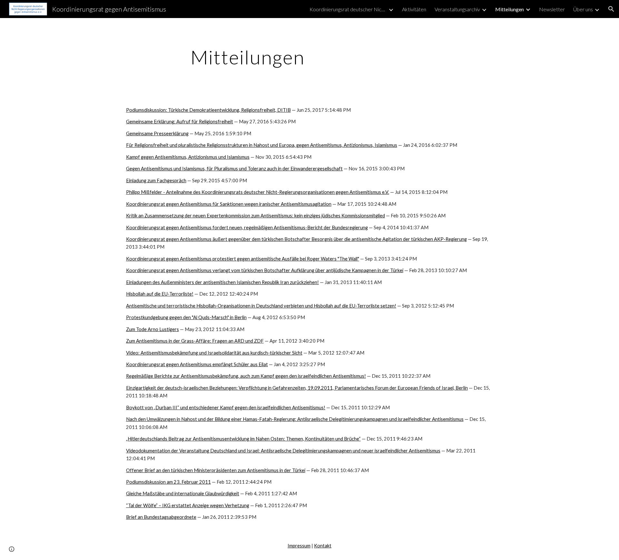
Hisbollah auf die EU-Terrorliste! (159, 294)
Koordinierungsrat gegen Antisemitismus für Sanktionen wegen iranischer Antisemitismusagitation (228, 204)
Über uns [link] (583, 9)
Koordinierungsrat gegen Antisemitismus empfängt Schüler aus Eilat (197, 364)
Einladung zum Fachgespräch (156, 180)
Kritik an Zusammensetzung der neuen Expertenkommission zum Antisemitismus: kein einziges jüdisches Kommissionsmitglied (255, 215)
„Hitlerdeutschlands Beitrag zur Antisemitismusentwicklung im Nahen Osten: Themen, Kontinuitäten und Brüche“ (243, 438)
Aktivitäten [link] (414, 9)
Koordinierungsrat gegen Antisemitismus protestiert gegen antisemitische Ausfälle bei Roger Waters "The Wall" (242, 258)
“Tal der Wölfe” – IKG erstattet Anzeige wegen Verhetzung (187, 505)
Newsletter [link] (552, 9)
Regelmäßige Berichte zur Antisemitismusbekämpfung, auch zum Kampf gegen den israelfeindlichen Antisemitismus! (246, 376)
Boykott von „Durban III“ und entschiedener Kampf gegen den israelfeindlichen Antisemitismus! (225, 407)
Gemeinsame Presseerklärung (157, 133)
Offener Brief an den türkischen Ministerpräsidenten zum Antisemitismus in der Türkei (215, 470)
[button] (611, 9)
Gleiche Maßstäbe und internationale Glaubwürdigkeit (182, 493)
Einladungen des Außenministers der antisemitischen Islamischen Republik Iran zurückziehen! (222, 282)
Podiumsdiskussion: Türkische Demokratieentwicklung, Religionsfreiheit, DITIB (208, 110)
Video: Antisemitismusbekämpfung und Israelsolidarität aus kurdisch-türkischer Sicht (214, 353)
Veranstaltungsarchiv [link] (457, 9)
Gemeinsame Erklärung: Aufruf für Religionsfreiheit (179, 121)
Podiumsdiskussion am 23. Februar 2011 (168, 482)
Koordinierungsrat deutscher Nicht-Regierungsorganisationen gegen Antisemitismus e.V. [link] (348, 9)
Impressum (299, 545)
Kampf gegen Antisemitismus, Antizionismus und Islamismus (188, 157)
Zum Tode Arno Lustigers (152, 329)
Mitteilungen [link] (509, 9)
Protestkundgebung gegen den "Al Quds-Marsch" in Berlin (186, 317)
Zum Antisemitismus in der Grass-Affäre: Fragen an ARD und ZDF (195, 341)
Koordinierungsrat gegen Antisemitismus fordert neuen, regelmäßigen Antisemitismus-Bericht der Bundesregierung (247, 227)
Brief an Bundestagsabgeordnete (161, 517)
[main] (247, 57)
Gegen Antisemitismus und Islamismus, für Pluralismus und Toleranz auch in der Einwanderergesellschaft (234, 168)
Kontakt (322, 545)
